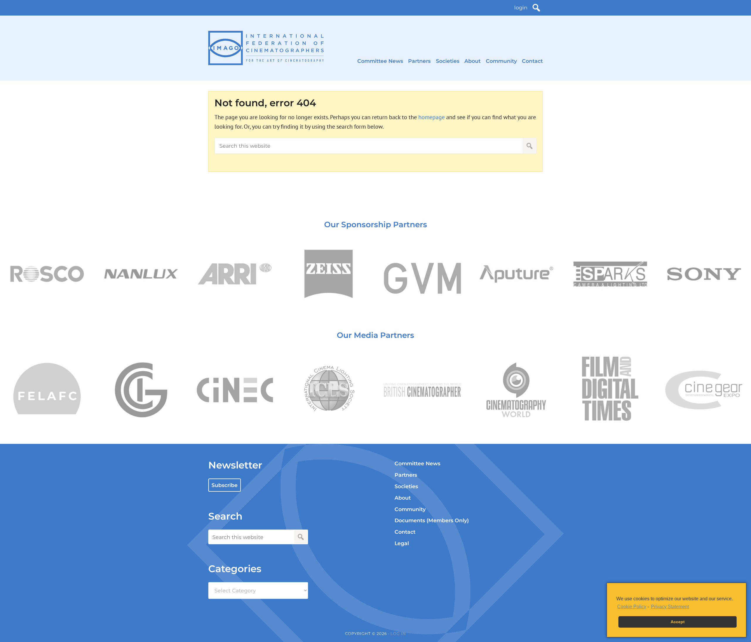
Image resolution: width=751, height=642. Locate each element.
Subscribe (225, 485)
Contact (532, 61)
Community (501, 61)
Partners (419, 61)
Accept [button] (678, 621)
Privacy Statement (670, 606)
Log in (398, 633)
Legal (402, 543)
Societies (447, 61)
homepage (431, 117)
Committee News (380, 61)
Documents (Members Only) (432, 520)
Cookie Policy (631, 606)
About (472, 61)
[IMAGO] (266, 48)
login (520, 7)
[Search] (536, 7)
